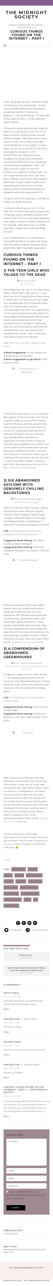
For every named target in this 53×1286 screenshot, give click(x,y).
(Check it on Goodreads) (22, 467)
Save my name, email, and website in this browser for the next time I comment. (25, 1195)
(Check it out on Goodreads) (28, 642)
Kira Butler (12, 1019)
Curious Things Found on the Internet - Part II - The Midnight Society (26, 1090)
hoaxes (8, 881)
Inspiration (24, 25)
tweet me (9, 844)
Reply (7, 1009)
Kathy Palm (11, 993)
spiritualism (11, 894)
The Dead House (30, 894)
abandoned (18, 869)
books (8, 875)
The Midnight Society (26, 15)
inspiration (35, 881)
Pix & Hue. (45, 1281)
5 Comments (12, 984)
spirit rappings (29, 887)
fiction (19, 875)
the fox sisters (12, 900)
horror (21, 881)
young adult (11, 906)
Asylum (32, 869)
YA (35, 900)
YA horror (37, 25)
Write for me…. (26, 955)
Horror (13, 25)
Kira (7, 859)
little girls (11, 887)
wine (27, 900)
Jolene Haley (12, 1042)
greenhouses (34, 875)
